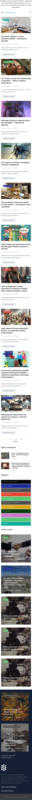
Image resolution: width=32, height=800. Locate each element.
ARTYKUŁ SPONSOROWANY (16, 481)
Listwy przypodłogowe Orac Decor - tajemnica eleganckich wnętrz (20, 454)
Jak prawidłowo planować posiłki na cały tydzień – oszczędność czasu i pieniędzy (16, 204)
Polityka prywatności (6, 757)
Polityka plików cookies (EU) (8, 755)
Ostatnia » (16, 441)
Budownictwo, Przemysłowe (12, 227)
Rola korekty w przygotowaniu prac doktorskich (11, 553)
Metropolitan (8, 44)
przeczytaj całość (8, 54)
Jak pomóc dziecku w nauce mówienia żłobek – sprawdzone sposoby (14, 38)
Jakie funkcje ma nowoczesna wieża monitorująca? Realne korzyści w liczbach (16, 246)
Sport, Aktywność (16, 507)
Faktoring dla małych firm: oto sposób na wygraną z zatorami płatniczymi (13, 416)
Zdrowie (6, 19)
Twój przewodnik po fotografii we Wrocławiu (15, 617)
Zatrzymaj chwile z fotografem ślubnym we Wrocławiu (16, 648)
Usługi (16, 519)
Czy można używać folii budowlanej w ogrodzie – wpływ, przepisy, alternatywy (16, 80)
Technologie (7, 103)
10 (21, 439)
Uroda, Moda (16, 515)
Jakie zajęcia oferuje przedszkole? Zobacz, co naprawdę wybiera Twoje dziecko (15, 330)
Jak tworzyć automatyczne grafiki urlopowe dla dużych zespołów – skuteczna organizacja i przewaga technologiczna (15, 373)
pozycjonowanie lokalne (7, 791)
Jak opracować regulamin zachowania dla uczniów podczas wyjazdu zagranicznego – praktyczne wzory (14, 582)
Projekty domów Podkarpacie (8, 787)
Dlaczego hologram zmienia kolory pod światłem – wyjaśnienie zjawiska (15, 122)
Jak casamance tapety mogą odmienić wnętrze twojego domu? (13, 743)
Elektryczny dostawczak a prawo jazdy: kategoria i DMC (14, 711)
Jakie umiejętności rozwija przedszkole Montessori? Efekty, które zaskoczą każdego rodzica (14, 288)
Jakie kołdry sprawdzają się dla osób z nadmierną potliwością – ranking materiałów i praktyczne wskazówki (21, 465)
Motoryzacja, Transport (16, 502)
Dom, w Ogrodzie (8, 61)
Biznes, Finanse (8, 185)
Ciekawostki (7, 269)
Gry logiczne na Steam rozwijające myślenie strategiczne (15, 163)
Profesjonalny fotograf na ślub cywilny (14, 679)
